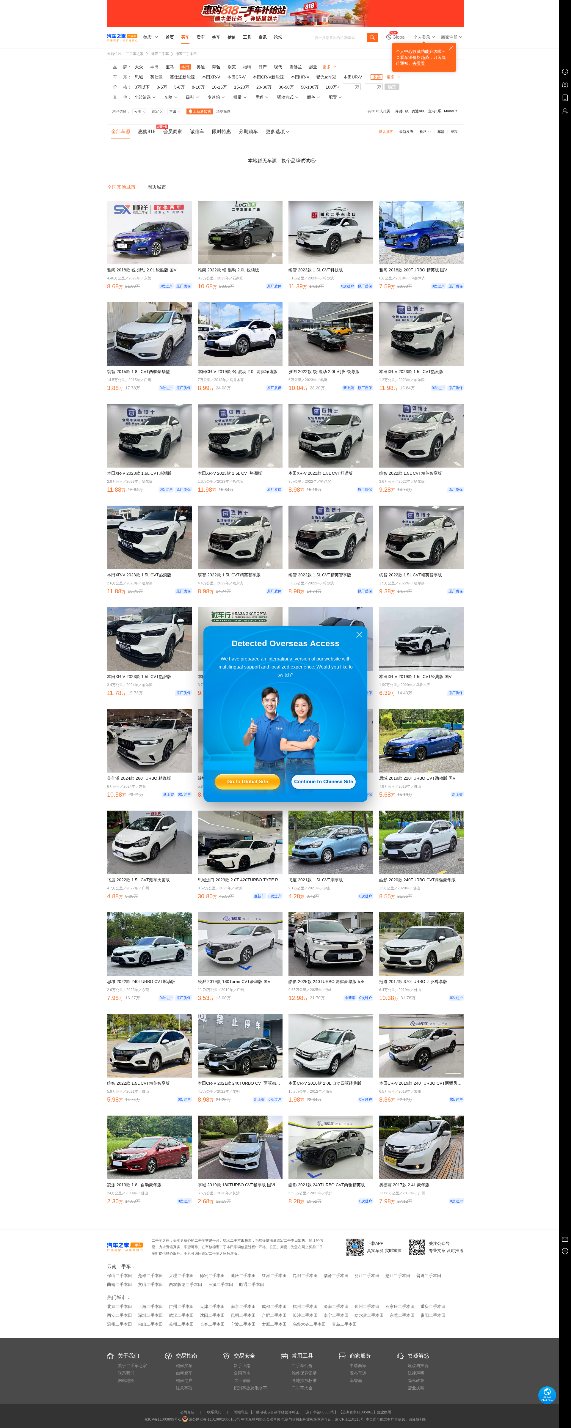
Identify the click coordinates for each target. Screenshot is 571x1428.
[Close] (359, 634)
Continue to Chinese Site (323, 781)
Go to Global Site (247, 781)
